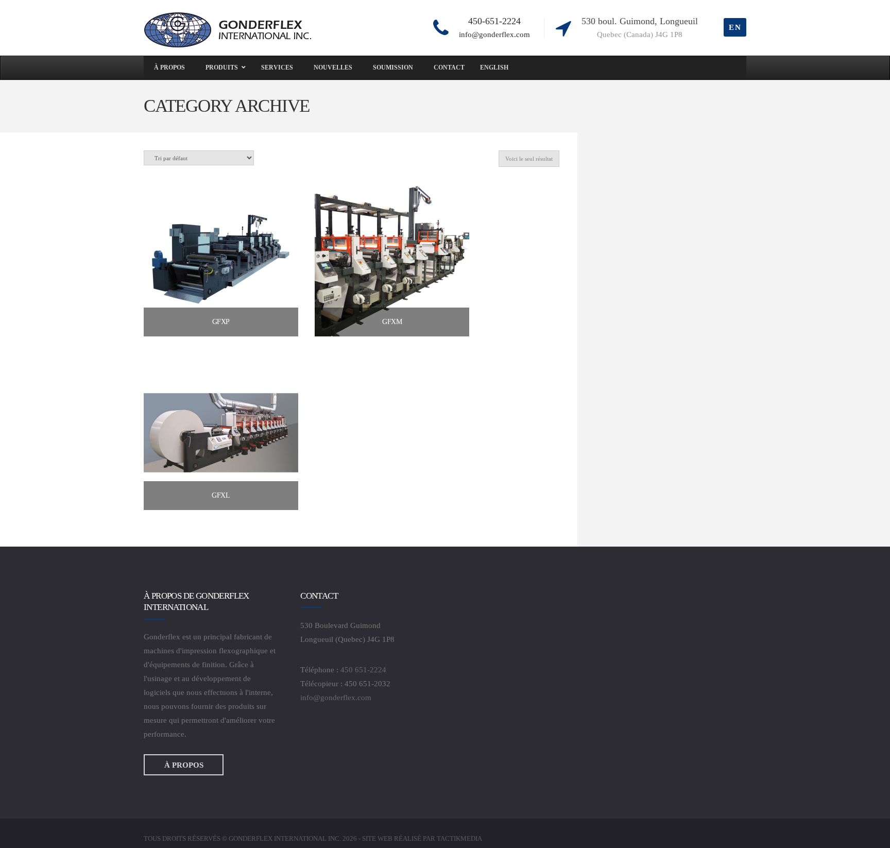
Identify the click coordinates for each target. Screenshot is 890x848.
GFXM (392, 322)
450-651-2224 (494, 21)
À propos (183, 764)
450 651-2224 (363, 670)
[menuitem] (494, 68)
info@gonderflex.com (494, 34)
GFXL (221, 495)
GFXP (221, 322)
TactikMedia (459, 838)
